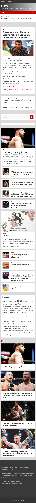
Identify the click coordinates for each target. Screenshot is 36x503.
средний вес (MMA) (18, 332)
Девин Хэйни (12, 310)
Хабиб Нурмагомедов (23, 324)
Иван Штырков (18, 312)
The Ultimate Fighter (12, 301)
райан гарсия (9, 332)
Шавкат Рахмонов (12, 326)
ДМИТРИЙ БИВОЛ (24, 308)
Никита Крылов (12, 319)
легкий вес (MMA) (27, 89)
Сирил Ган (21, 321)
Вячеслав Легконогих (13, 308)
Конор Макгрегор (20, 315)
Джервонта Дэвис (29, 310)
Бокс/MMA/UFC (8, 306)
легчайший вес (22, 328)
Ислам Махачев (16, 89)
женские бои (24, 326)
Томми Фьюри (13, 324)
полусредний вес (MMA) (18, 330)
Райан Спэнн (25, 319)
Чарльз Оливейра (7, 90)
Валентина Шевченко (21, 306)
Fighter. (5, 5)
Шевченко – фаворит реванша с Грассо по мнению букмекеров (21, 183)
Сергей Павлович (13, 321)
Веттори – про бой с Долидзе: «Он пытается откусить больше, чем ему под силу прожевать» (21, 194)
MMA (8, 89)
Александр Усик (15, 304)
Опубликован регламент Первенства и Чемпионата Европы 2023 (19, 255)
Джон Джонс (8, 313)
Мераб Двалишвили (20, 317)
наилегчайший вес (7, 330)
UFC (4, 29)
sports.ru (11, 86)
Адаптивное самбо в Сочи (19, 264)
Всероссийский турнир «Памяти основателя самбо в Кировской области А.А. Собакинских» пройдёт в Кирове (21, 277)
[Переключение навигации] (3, 12)
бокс (19, 326)
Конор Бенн (12, 315)
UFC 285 (25, 301)
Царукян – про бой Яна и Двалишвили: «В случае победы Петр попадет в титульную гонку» (21, 173)
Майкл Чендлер (11, 317)
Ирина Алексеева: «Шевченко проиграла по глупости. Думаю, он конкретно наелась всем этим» (17, 100)
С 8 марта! (6, 235)
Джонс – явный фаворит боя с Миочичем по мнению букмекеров (21, 205)
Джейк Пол (20, 310)
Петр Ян (18, 319)
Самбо (4, 233)
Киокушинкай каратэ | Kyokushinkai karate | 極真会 (17, 107)
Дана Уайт (5, 310)
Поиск (31, 117)
